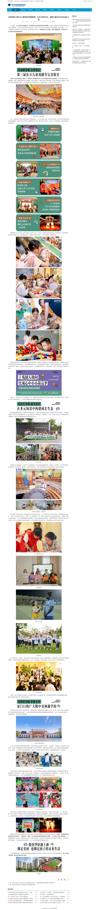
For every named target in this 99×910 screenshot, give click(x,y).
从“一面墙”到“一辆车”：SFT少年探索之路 (18, 896)
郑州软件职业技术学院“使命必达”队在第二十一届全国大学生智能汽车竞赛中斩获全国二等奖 (30, 892)
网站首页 (14, 12)
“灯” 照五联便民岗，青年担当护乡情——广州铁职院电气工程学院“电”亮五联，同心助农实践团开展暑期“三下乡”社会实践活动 (69, 896)
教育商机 (45, 9)
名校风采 (59, 9)
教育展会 (30, 9)
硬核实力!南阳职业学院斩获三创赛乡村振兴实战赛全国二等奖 (23, 902)
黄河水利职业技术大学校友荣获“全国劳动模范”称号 (23, 884)
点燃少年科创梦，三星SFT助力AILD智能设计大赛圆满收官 (54, 900)
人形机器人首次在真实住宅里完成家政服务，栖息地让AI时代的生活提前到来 (26, 898)
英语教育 (52, 9)
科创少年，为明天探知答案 (47, 894)
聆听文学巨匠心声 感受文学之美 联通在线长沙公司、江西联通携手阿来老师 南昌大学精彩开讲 (33, 882)
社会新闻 (67, 9)
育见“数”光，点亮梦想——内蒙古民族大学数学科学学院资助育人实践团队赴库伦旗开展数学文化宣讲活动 (65, 892)
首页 (10, 9)
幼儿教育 (23, 9)
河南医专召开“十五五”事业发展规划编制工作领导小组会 (54, 898)
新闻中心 (16, 9)
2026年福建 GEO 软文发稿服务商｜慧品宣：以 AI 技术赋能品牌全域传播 (58, 902)
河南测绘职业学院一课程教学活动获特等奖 (19, 894)
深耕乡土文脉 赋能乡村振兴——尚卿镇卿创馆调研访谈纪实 (22, 900)
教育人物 (38, 9)
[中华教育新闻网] (16, 5)
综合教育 (74, 9)
